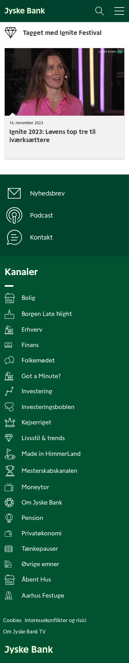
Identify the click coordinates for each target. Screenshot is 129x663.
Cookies (12, 620)
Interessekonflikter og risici (55, 620)
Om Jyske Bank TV (24, 631)
